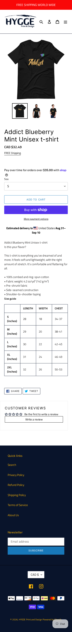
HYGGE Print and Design (30, 619)
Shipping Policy (17, 495)
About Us (13, 515)
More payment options (36, 219)
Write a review (34, 419)
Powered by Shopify (52, 619)
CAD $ (35, 574)
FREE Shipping (12, 153)
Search (12, 465)
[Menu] (65, 22)
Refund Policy (16, 485)
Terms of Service (18, 505)
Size (6, 179)
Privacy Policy (16, 475)
